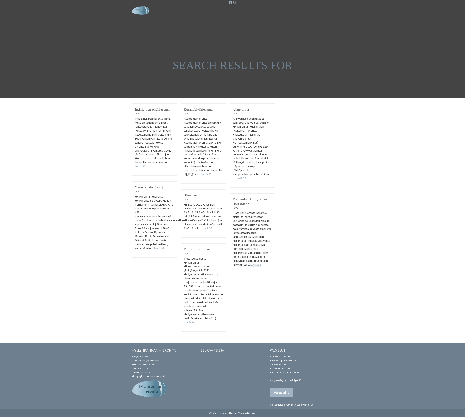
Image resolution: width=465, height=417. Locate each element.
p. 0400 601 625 (141, 372)
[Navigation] (328, 10)
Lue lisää (140, 166)
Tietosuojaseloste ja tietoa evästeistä (291, 404)
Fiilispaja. (251, 413)
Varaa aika (281, 393)
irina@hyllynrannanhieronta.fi (148, 376)
